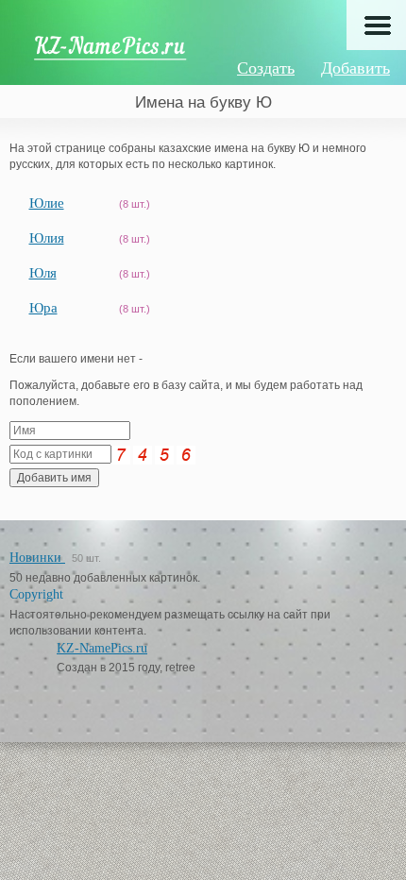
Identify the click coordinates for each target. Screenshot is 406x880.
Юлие (46, 203)
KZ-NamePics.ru (102, 648)
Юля (43, 272)
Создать (266, 68)
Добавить (355, 68)
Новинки (37, 557)
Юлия (46, 237)
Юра (43, 307)
